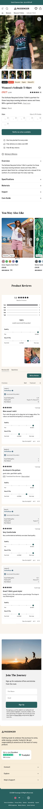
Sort (25, 383)
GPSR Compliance (12, 805)
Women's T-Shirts (19, 13)
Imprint (37, 802)
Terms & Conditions (8, 802)
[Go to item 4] (28, 75)
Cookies (25, 802)
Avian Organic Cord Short (10, 265)
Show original (25, 476)
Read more (26, 103)
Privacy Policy (18, 802)
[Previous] (4, 239)
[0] (36, 8)
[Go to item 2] (12, 75)
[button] (35, 92)
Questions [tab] (14, 370)
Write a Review (35, 376)
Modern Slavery (22, 805)
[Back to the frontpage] (2, 13)
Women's (8, 13)
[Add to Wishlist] (39, 88)
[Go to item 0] (5, 75)
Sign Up (21, 705)
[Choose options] (31, 220)
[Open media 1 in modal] (39, 19)
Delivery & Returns (11, 154)
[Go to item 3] (20, 75)
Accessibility (31, 802)
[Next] (30, 239)
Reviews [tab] (5, 370)
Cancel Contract (31, 805)
